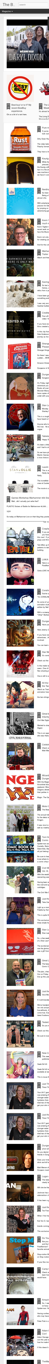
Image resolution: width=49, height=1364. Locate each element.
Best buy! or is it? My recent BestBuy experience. (21, 108)
